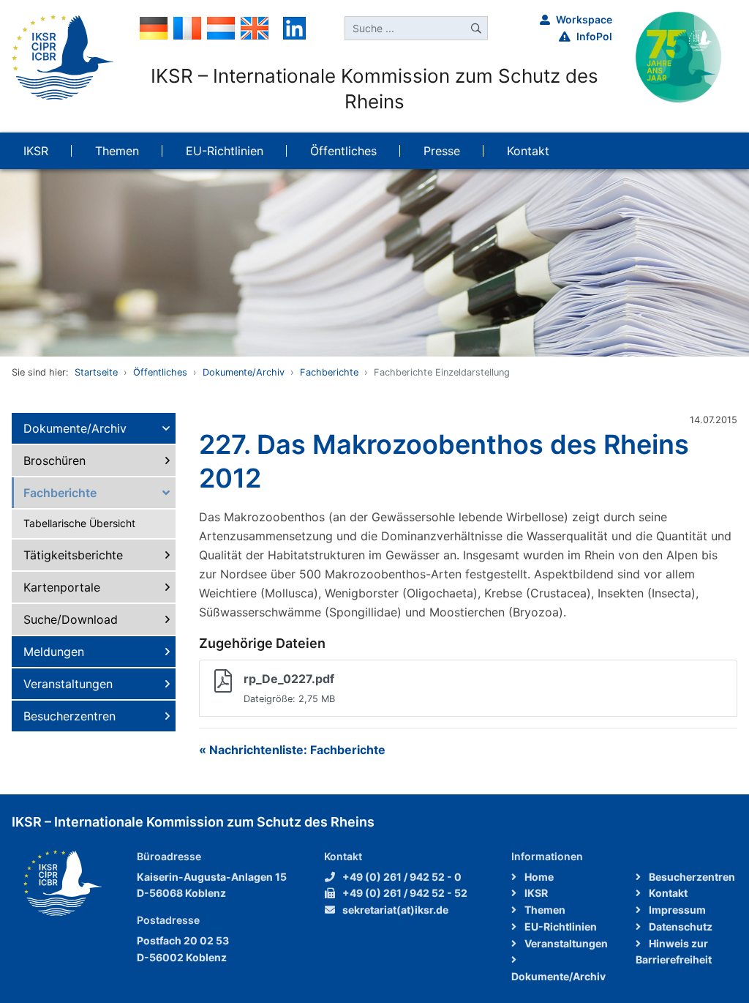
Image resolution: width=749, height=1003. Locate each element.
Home (538, 876)
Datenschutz (679, 926)
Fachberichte (329, 372)
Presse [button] (442, 150)
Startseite (96, 372)
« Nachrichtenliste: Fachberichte (292, 749)
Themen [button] (117, 150)
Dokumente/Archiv (244, 372)
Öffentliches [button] (343, 150)
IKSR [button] (35, 150)
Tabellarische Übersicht (79, 523)
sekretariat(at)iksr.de (395, 909)
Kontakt (667, 893)
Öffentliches (160, 372)
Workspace (584, 19)
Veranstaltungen (68, 683)
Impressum (676, 909)
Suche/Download (70, 619)
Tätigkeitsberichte (73, 555)
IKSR (535, 893)
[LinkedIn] (294, 27)
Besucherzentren (69, 716)
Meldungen (53, 651)
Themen (543, 909)
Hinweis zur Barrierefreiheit (674, 951)
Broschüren (54, 460)
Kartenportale (61, 587)
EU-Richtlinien (559, 926)
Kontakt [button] (528, 150)
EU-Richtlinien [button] (224, 150)
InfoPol (594, 36)
